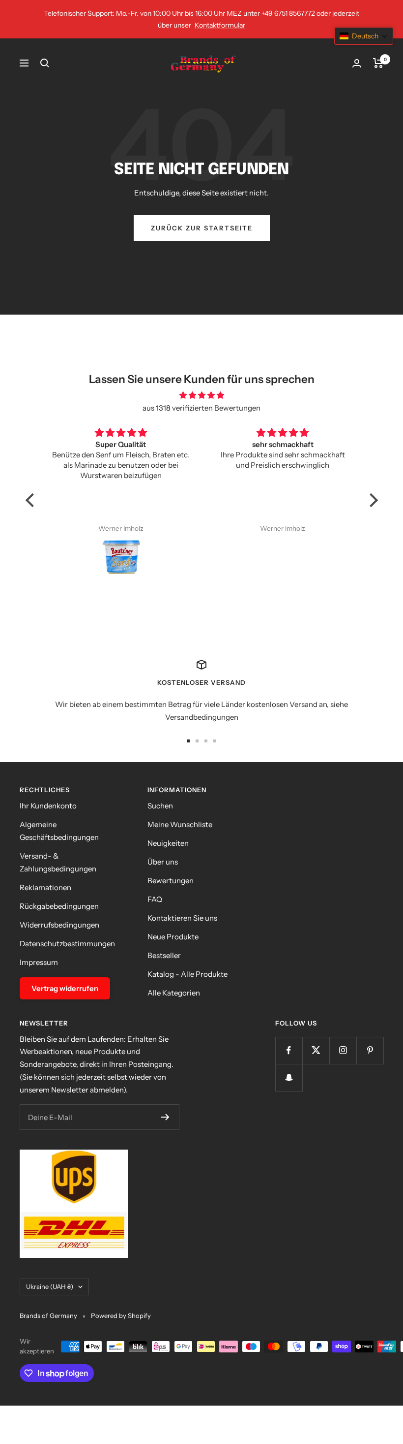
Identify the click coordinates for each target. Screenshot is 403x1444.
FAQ (154, 899)
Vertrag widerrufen (64, 988)
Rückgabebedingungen (59, 906)
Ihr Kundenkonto (48, 805)
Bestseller (164, 955)
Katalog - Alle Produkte (187, 974)
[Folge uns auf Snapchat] (288, 1077)
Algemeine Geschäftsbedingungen (59, 831)
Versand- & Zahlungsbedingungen (58, 862)
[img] (202, 395)
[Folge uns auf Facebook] (288, 1050)
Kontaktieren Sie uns (182, 918)
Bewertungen (170, 880)
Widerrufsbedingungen (59, 925)
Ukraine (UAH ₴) (49, 1286)
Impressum (39, 962)
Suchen (160, 805)
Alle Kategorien (173, 992)
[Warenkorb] (378, 63)
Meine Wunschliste (179, 824)
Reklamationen (45, 887)
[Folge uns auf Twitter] (315, 1050)
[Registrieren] (165, 1117)
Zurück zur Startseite (202, 228)
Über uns (162, 861)
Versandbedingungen (201, 717)
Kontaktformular (220, 25)
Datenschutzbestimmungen (67, 943)
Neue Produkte (173, 936)
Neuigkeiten (168, 843)
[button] (32, 500)
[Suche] (44, 63)
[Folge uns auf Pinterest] (369, 1050)
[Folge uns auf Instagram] (342, 1050)
